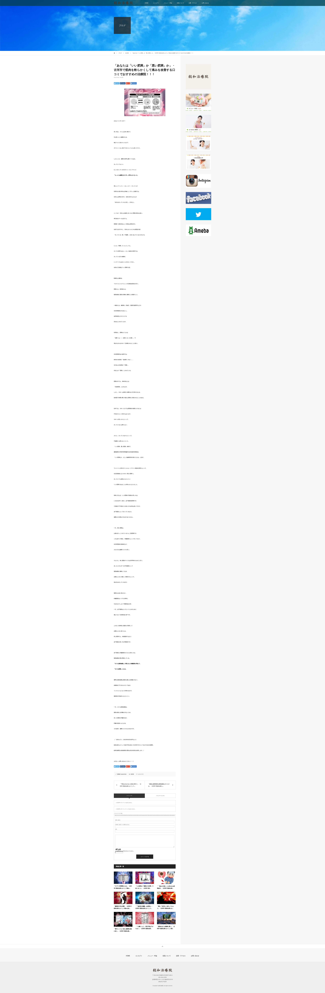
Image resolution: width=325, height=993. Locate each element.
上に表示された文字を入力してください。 (124, 851)
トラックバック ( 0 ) (160, 795)
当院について (180, 3)
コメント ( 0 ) (129, 795)
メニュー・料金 (168, 3)
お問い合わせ (205, 3)
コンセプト (156, 3)
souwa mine (123, 774)
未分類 (121, 77)
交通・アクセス (193, 3)
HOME (146, 3)
